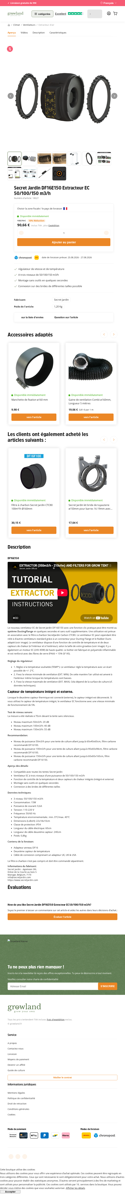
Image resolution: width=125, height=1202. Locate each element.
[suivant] (114, 96)
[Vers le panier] (115, 14)
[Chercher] (98, 14)
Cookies (11, 1114)
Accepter (10, 1191)
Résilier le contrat (62, 1077)
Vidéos (24, 32)
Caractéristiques (58, 32)
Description (39, 32)
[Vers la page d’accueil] (18, 13)
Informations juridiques (22, 1084)
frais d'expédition (56, 1019)
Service (12, 1034)
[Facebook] (11, 1156)
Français (109, 3)
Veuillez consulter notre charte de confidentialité (33, 979)
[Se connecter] (109, 14)
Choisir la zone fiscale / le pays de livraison (40, 208)
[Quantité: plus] (106, 233)
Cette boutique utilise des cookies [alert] (17, 1169)
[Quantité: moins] (21, 233)
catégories (44, 14)
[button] (14, 159)
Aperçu (12, 32)
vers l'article (34, 417)
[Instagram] (24, 1156)
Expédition (53, 225)
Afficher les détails (75, 1188)
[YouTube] (17, 1156)
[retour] (11, 96)
